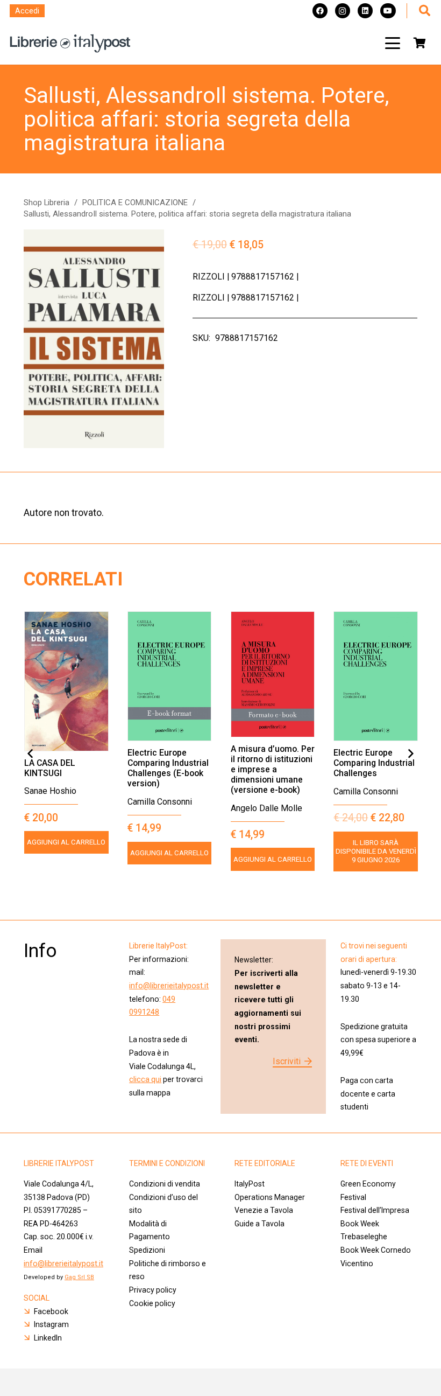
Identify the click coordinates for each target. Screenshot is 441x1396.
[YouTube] (387, 10)
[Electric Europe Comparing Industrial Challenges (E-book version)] (169, 676)
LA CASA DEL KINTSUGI (49, 768)
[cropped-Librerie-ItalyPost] (70, 43)
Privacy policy (152, 1290)
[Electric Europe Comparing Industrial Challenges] (375, 676)
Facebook (51, 1311)
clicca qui (145, 1079)
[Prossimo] (410, 754)
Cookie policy (152, 1303)
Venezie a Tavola (263, 1210)
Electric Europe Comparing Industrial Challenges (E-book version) (168, 768)
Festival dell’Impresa (374, 1210)
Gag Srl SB (79, 1277)
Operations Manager (270, 1197)
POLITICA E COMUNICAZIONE (135, 202)
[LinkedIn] (365, 10)
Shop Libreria (46, 202)
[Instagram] (342, 10)
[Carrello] (419, 43)
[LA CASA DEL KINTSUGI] (66, 681)
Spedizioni (147, 1250)
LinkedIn (48, 1338)
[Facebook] (320, 10)
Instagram (51, 1324)
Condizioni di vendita (164, 1183)
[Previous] (30, 754)
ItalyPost (249, 1183)
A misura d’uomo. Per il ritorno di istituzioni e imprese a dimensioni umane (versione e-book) (273, 769)
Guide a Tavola (259, 1223)
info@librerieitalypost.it (169, 985)
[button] (393, 43)
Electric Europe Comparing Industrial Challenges (374, 763)
